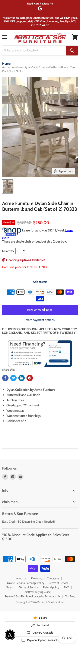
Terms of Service (58, 582)
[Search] (72, 50)
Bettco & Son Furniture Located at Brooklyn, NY (32, 596)
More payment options (40, 319)
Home (6, 63)
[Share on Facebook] (5, 378)
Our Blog (70, 596)
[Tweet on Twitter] (13, 378)
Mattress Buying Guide (38, 591)
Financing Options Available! (25, 260)
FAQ (66, 587)
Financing (36, 578)
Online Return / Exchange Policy (25, 582)
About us (21, 578)
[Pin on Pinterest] (29, 378)
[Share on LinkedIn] (21, 378)
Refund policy (51, 587)
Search (10, 587)
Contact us (53, 578)
